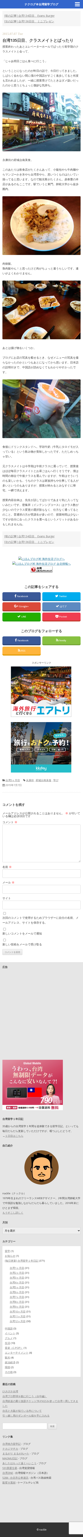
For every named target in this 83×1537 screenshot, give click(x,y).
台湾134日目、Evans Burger (29, 16)
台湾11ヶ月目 (18, 1316)
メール (8, 882)
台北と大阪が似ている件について (22, 1411)
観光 (7, 1357)
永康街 (30, 780)
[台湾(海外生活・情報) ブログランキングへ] (41, 571)
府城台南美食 (43, 780)
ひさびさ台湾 (10, 1391)
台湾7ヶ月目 (17, 1297)
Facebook (23, 596)
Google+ (24, 606)
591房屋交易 (9, 1468)
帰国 (7, 1367)
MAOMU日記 (10, 1458)
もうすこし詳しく (12, 1212)
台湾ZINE (7, 1473)
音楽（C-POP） (14, 1348)
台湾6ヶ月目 (17, 1292)
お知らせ (10, 1256)
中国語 (9, 1328)
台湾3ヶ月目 (17, 1277)
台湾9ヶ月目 (17, 1306)
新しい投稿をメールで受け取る (22, 944)
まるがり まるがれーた (15, 1453)
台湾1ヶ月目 (17, 1268)
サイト (6, 898)
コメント (9, 822)
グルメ (9, 1338)
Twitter (63, 596)
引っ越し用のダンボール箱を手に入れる (26, 1415)
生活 (7, 1343)
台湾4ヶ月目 (17, 1282)
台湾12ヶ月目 (18, 1321)
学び (55, 780)
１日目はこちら (14, 1136)
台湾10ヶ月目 (18, 1311)
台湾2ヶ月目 (17, 1273)
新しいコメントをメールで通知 (22, 933)
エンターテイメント (16, 1352)
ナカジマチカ (10, 1448)
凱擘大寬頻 (9, 1482)
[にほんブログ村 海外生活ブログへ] (41, 559)
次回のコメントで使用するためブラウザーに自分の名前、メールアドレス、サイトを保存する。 (40, 920)
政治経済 (10, 1362)
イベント (10, 1333)
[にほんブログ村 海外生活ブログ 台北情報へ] (41, 564)
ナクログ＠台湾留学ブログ (41, 4)
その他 (9, 1372)
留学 (7, 1251)
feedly (63, 640)
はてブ (63, 606)
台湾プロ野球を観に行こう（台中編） (24, 1396)
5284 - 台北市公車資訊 (15, 1478)
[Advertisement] (41, 1013)
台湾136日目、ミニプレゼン (29, 21)
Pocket (63, 616)
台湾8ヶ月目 (17, 1302)
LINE (23, 616)
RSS (23, 650)
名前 (7, 867)
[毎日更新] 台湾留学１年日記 (21, 1260)
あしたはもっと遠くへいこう (19, 1463)
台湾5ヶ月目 (12, 780)
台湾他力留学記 (11, 1444)
